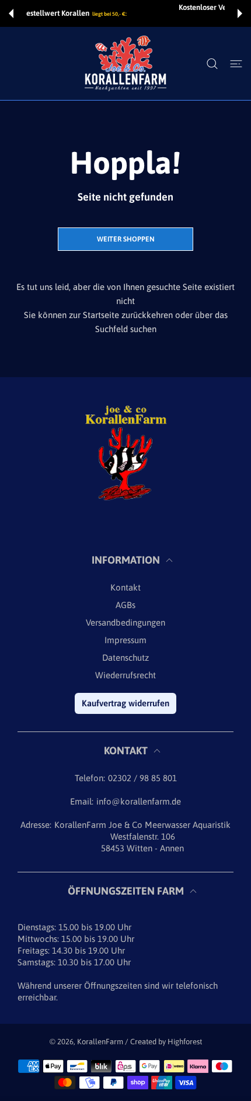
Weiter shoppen (126, 239)
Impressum (125, 640)
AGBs (125, 605)
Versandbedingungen (125, 622)
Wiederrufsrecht (125, 675)
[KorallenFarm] (125, 63)
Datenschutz (125, 657)
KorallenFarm (101, 1041)
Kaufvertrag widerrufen (125, 703)
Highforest (185, 1041)
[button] (11, 13)
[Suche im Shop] (212, 63)
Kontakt (125, 587)
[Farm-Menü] (236, 63)
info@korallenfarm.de (138, 801)
